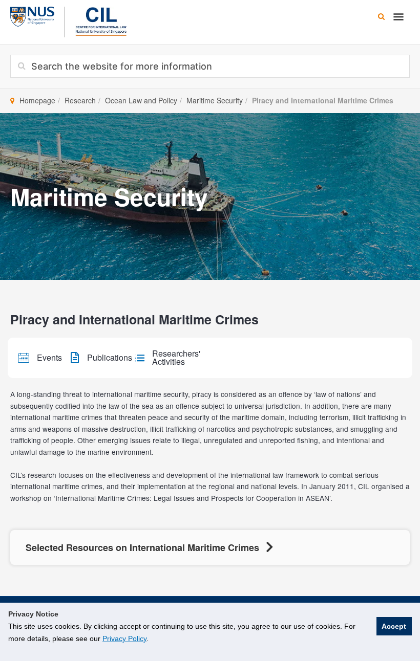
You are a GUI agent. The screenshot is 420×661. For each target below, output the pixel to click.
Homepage (37, 100)
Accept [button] (394, 626)
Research (80, 100)
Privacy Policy (124, 638)
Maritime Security (214, 100)
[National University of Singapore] (32, 15)
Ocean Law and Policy (141, 100)
